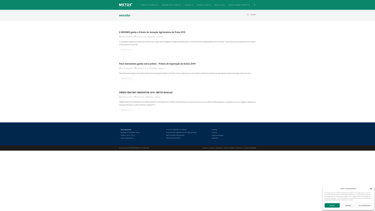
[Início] (248, 14)
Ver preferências (364, 205)
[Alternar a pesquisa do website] (254, 5)
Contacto (211, 148)
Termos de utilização (217, 135)
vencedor (253, 14)
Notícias (152, 37)
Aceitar (332, 205)
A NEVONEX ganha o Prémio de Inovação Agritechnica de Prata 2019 (152, 32)
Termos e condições (229, 148)
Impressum (215, 138)
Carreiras (214, 132)
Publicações (219, 148)
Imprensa (160, 37)
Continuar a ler (127, 49)
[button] (371, 189)
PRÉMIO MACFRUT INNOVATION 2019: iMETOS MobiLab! (146, 92)
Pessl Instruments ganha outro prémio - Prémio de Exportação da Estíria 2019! (157, 63)
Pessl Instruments (127, 37)
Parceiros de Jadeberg (250, 148)
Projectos (214, 130)
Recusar (348, 205)
